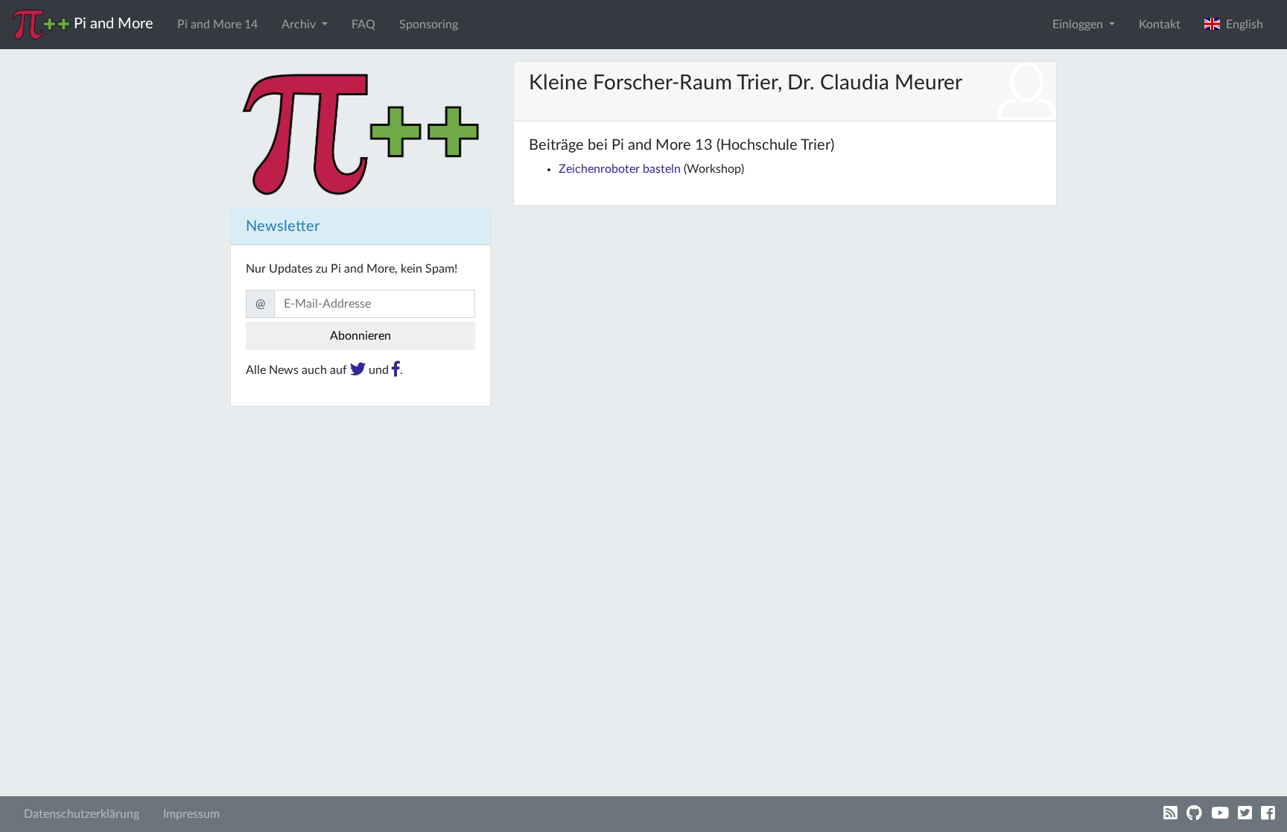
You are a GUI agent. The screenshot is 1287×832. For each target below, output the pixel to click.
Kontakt (1159, 25)
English (1241, 25)
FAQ (363, 25)
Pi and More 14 (217, 25)
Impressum (191, 814)
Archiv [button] (300, 25)
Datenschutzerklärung (81, 814)
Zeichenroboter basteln (620, 169)
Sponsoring (428, 25)
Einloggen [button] (1079, 25)
